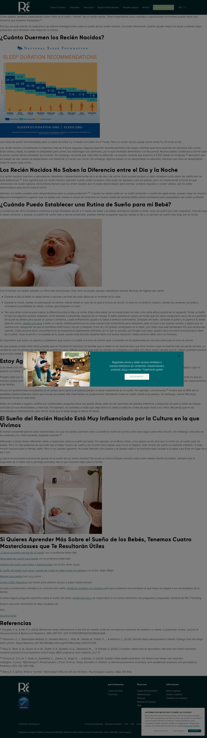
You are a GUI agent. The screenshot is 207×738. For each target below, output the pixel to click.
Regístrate (136, 377)
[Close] (179, 356)
